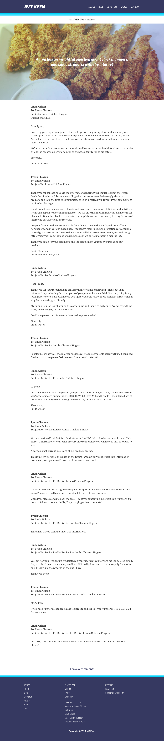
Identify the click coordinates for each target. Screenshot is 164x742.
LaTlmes (69, 710)
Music (124, 7)
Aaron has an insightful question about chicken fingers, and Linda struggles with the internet (82, 61)
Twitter (68, 693)
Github (68, 689)
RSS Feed (109, 689)
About (91, 7)
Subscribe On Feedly (114, 693)
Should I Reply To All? (75, 722)
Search (135, 7)
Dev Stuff (112, 7)
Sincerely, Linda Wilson (82, 19)
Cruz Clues (70, 714)
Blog (101, 7)
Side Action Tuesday (74, 718)
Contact (27, 708)
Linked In (69, 697)
